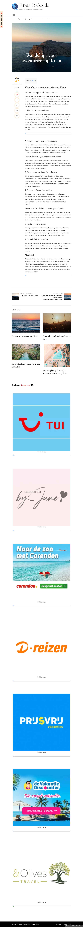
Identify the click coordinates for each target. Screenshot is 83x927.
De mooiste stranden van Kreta (25, 336)
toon (33, 80)
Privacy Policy (35, 924)
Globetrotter (17, 84)
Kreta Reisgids (34, 5)
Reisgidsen (41, 50)
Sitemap (58, 924)
